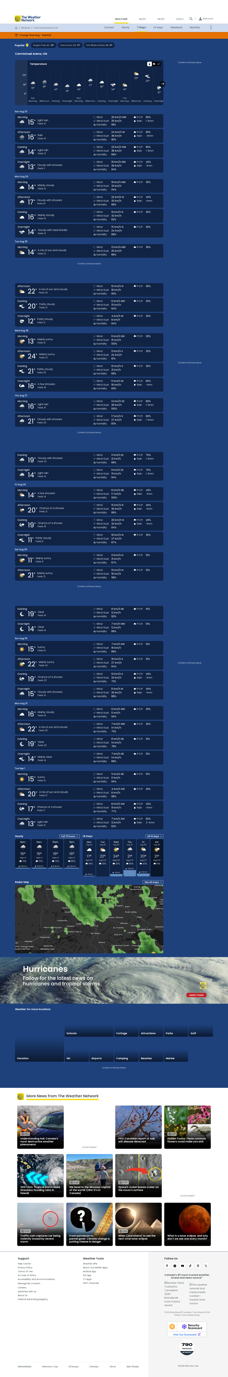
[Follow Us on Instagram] (175, 1266)
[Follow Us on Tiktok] (190, 1266)
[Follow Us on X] (206, 1266)
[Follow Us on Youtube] (182, 1266)
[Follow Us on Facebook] (167, 1266)
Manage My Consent (29, 1283)
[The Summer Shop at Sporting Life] (201, 1049)
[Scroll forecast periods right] (162, 84)
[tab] (149, 64)
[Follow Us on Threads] (198, 1266)
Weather (25, 27)
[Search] (190, 18)
